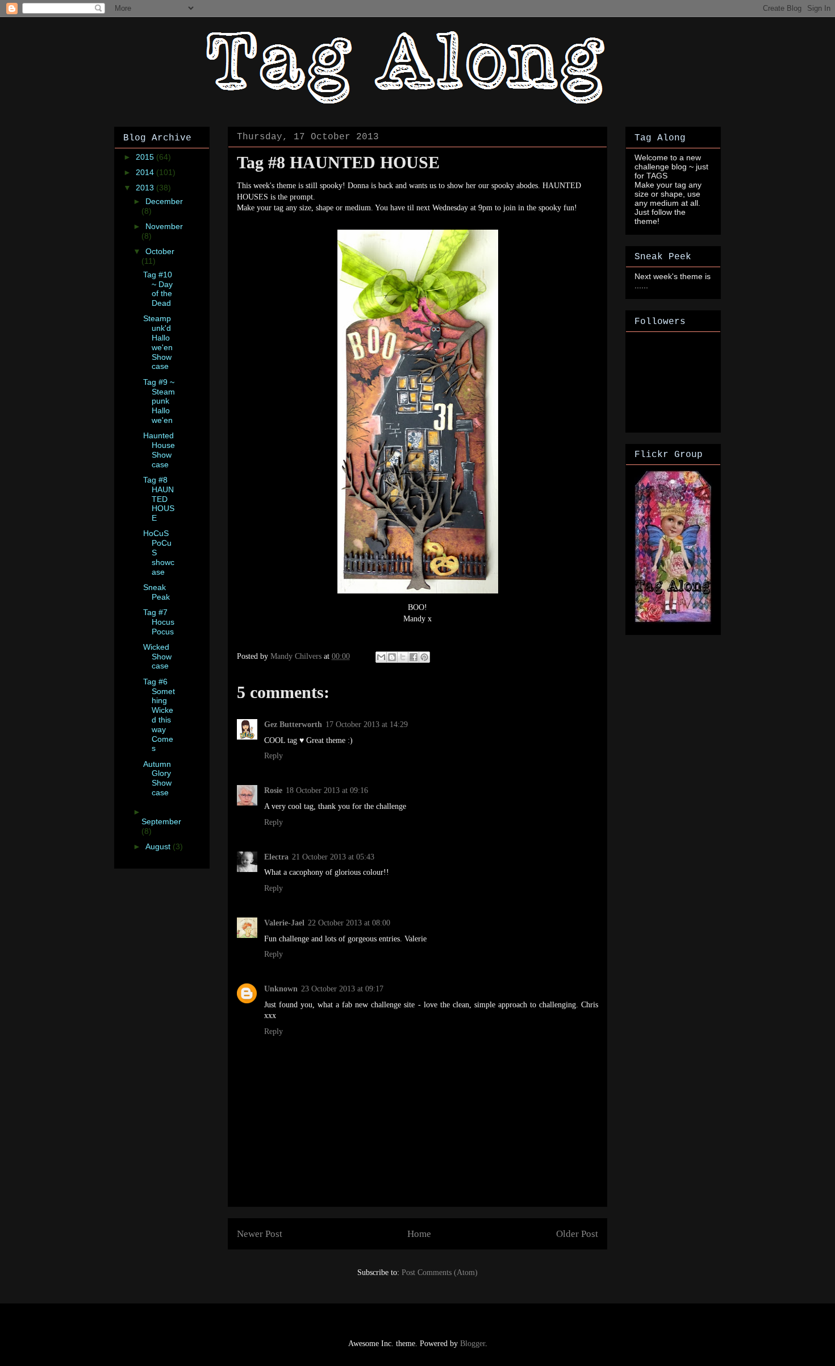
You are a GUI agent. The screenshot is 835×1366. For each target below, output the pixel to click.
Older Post (577, 1233)
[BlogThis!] (392, 657)
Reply (273, 755)
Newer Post (259, 1233)
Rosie (273, 790)
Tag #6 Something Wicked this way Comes (159, 715)
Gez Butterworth (293, 724)
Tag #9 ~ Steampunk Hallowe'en (159, 401)
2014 (146, 172)
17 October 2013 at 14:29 (366, 724)
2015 (146, 156)
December (164, 201)
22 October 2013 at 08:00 (349, 923)
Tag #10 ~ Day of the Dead (158, 289)
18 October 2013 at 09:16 (327, 790)
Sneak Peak (156, 592)
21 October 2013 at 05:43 (333, 857)
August (159, 846)
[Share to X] (402, 657)
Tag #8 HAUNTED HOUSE (158, 498)
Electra (276, 857)
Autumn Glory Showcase (157, 778)
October (159, 251)
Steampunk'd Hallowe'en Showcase (158, 342)
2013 (146, 187)
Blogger (472, 1343)
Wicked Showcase (157, 656)
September (161, 821)
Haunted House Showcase (159, 449)
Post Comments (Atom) (440, 1272)
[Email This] (381, 657)
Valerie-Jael (284, 923)
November (164, 226)
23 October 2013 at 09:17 (342, 989)
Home (419, 1233)
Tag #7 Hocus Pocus (158, 622)
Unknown (281, 989)
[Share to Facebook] (413, 657)
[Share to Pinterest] (424, 657)
